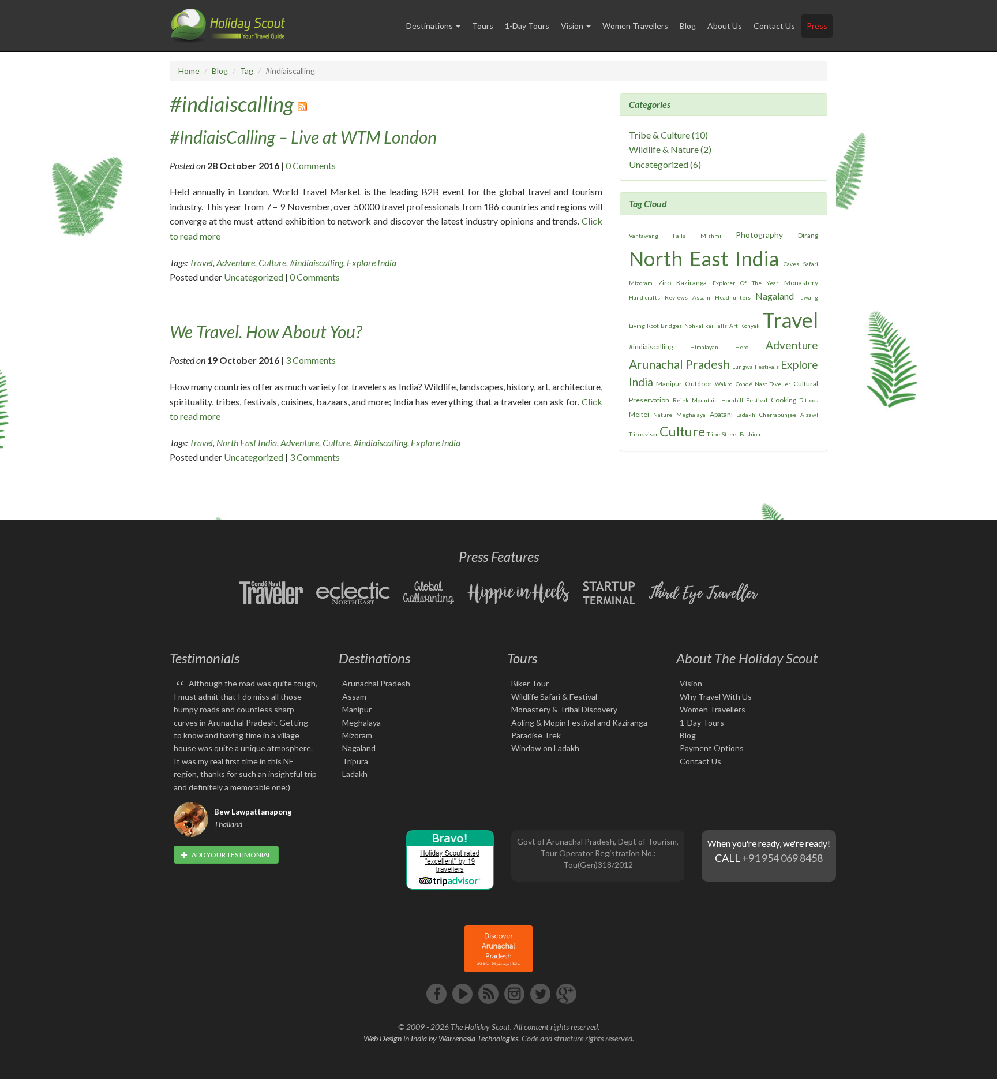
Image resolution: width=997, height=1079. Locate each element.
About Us (724, 26)
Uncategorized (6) (665, 164)
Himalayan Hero (719, 347)
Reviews (676, 297)
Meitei (639, 414)
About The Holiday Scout (747, 657)
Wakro (723, 383)
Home (189, 71)
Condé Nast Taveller (763, 383)
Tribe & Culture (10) (668, 134)
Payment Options (712, 748)
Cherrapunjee (777, 414)
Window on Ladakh (545, 748)
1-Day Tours (527, 26)
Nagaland (774, 295)
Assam (701, 297)
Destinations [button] (430, 26)
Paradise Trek (536, 735)
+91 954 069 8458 (782, 858)
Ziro (664, 282)
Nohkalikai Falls (706, 325)
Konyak (750, 325)
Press (817, 26)
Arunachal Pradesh (679, 364)
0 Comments (311, 165)
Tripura (355, 761)
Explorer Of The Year (745, 282)
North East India (246, 442)
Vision (691, 683)
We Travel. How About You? (266, 331)
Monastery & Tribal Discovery (564, 709)
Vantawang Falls (657, 235)
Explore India (371, 262)
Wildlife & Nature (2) (670, 149)
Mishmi (710, 235)
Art (733, 325)
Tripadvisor (643, 434)
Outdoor (698, 383)
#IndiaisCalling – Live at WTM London (303, 136)
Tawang (808, 297)
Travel (201, 262)
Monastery (801, 282)
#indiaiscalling (232, 104)
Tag (246, 71)
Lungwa (742, 366)
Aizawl (809, 414)
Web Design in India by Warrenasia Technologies (440, 1038)
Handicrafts (644, 297)
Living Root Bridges (655, 325)
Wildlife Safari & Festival (554, 696)
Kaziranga (691, 282)
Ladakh (745, 414)
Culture (272, 262)
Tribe (713, 434)
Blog (688, 26)
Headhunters (733, 297)
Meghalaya (691, 414)
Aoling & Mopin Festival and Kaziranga (579, 722)
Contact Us (774, 26)
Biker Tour (530, 683)
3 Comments (311, 359)
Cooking (783, 399)
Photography (759, 235)
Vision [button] (573, 26)
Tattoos (809, 400)
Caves (791, 263)
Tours (482, 26)
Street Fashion (741, 434)
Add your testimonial (230, 854)
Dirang (808, 235)
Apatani (721, 414)
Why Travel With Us (716, 696)
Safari (810, 263)
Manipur (669, 383)
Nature (662, 414)
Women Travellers (635, 26)
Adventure (235, 262)
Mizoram (641, 282)
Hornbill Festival (744, 400)
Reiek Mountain (695, 400)
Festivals (767, 366)
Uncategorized (253, 276)
